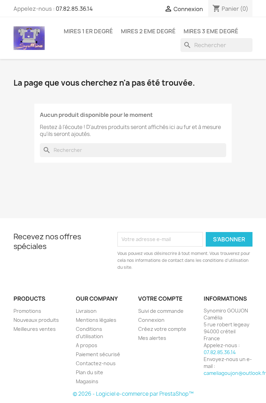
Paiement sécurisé (98, 354)
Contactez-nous (96, 363)
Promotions (27, 311)
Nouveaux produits (36, 320)
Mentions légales (96, 320)
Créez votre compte (162, 329)
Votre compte (160, 298)
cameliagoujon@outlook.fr (235, 373)
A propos (86, 345)
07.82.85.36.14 (74, 8)
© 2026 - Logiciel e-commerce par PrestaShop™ (133, 393)
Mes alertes (152, 338)
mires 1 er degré (88, 31)
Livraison (86, 311)
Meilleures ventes (35, 329)
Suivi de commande (161, 311)
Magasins (87, 381)
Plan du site (89, 372)
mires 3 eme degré (211, 31)
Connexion (151, 320)
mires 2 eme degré (148, 31)
